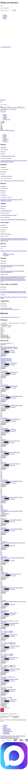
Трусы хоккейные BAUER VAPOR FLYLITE (11, 419)
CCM (2, 176)
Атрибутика (5, 255)
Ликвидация (7, 119)
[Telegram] (14, 98)
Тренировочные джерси (11, 215)
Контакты (5, 725)
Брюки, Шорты (4, 265)
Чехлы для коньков (13, 160)
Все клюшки (3, 171)
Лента (18, 238)
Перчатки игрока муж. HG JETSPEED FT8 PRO (11, 529)
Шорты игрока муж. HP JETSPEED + (9, 613)
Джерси (6, 308)
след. (5, 706)
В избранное (3, 354)
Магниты (10, 297)
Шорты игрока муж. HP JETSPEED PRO (10, 623)
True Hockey (8, 156)
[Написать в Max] (14, 768)
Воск (18, 180)
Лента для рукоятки (12, 180)
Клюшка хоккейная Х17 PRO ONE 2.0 (9, 372)
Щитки (20, 219)
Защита (4, 138)
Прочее (24, 292)
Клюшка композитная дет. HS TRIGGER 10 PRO (11, 481)
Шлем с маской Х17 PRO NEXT (8, 350)
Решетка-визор (10, 199)
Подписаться (15, 717)
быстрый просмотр (4, 353)
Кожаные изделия (22, 291)
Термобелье (3, 215)
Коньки (4, 134)
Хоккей (4, 114)
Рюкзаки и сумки (19, 292)
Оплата (4, 17)
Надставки (22, 180)
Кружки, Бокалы (4, 292)
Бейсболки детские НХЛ (17, 277)
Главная (5, 15)
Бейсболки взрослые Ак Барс (7, 276)
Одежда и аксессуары (14, 323)
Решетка (5, 199)
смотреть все (3, 147)
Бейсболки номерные (5, 279)
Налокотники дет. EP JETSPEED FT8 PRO (10, 646)
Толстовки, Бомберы (19, 265)
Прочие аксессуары (16, 239)
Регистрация (11, 130)
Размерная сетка (6, 729)
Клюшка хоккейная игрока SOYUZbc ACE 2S (11, 574)
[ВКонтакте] (12, 46)
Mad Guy (2, 234)
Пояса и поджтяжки (12, 238)
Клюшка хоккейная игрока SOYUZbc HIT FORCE (12, 587)
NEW (4, 326)
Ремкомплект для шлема (6, 200)
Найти (14, 10)
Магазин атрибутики (20, 735)
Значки (6, 297)
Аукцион (5, 116)
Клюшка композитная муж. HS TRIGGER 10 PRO (12, 497)
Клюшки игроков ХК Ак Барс (7, 250)
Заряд (11, 176)
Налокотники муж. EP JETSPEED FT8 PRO (10, 669)
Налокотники (9, 219)
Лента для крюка (4, 180)
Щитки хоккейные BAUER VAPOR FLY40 (10, 441)
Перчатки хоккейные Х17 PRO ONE (9, 363)
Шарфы (10, 308)
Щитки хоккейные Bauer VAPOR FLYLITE (10, 452)
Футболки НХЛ (8, 266)
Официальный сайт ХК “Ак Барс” (8, 735)
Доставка (5, 16)
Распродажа (5, 141)
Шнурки (22, 238)
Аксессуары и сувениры (8, 254)
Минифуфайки (11, 292)
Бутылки (2, 238)
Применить (8, 337)
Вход (4, 130)
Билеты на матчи (4, 737)
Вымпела (3, 308)
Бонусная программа (7, 731)
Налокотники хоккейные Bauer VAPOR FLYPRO (11, 405)
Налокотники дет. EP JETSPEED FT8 (9, 634)
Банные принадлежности (6, 291)
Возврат (5, 18)
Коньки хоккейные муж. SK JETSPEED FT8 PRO (12, 511)
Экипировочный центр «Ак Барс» (8, 309)
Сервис (4, 118)
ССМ (2, 156)
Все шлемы (3, 190)
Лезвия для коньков (5, 160)
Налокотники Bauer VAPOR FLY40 (8, 429)
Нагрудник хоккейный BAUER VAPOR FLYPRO (12, 396)
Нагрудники (3, 219)
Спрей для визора (18, 199)
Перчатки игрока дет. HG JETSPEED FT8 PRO (11, 520)
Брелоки (2, 297)
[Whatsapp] (14, 74)
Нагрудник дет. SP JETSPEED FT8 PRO (9, 679)
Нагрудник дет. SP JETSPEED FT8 (8, 689)
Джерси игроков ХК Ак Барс (20, 250)
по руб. (12, 352)
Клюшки (5, 135)
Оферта (16, 738)
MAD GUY (9, 210)
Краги (14, 219)
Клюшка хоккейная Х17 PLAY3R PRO (9, 386)
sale (9, 326)
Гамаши (6, 239)
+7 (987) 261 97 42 (15, 719)
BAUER (5, 210)
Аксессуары (5, 139)
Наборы (24, 219)
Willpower (9, 234)
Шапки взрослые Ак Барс (16, 279)
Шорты (17, 219)
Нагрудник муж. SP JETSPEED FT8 (8, 699)
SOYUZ (13, 156)
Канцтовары (15, 291)
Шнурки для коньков (9, 161)
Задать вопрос (6, 733)
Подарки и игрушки (16, 297)
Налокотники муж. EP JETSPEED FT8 (9, 657)
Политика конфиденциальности (8, 738)
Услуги (24, 323)
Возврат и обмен (7, 728)
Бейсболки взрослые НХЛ (6, 277)
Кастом (4, 140)
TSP (6, 234)
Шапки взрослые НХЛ (13, 280)
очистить (3, 337)
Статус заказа (6, 732)
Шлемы (5, 137)
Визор (2, 199)
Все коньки (3, 151)
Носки (6, 238)
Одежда (5, 115)
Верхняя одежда (11, 265)
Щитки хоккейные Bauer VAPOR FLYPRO (10, 463)
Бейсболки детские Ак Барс (20, 276)
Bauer (4, 156)
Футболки (3, 266)
